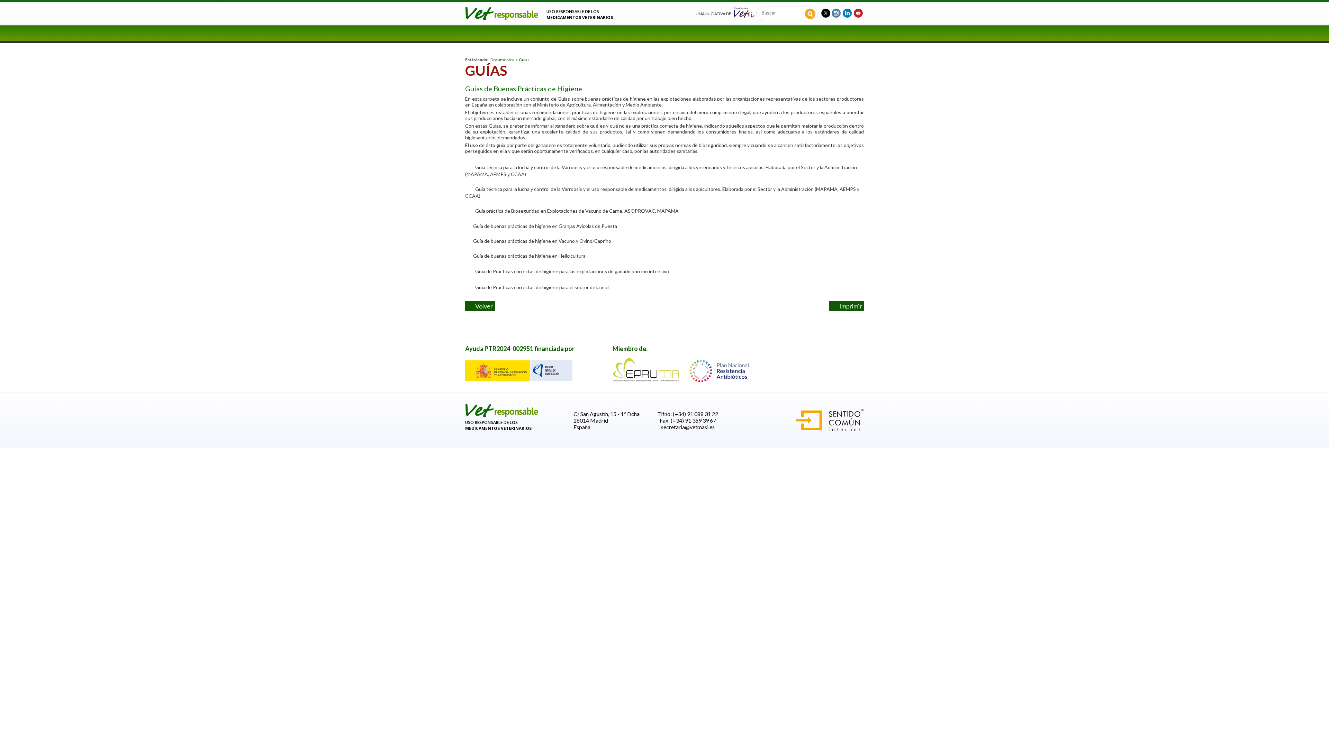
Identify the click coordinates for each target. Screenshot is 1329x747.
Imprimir (849, 306)
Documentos (502, 59)
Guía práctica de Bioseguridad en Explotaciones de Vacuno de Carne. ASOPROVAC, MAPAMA (577, 211)
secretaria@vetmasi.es (688, 427)
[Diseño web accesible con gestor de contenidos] (830, 429)
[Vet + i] (744, 11)
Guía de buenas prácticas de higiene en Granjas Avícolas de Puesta (543, 226)
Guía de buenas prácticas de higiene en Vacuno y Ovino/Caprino (540, 241)
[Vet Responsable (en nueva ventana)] (825, 12)
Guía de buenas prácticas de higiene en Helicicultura (528, 256)
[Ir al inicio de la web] (502, 18)
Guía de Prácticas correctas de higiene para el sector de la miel (542, 287)
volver (482, 306)
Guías (524, 59)
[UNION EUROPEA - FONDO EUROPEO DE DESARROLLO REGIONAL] (518, 379)
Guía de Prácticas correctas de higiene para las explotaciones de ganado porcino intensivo (572, 271)
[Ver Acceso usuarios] (502, 415)
